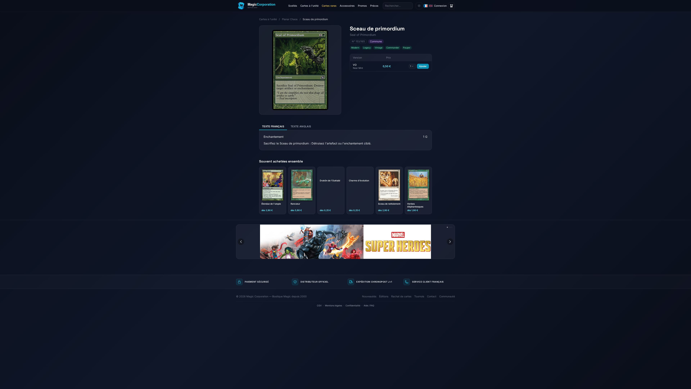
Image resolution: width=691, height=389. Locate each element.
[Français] (426, 6)
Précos (374, 5)
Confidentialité (353, 305)
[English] (431, 6)
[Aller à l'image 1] (448, 227)
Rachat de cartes (401, 296)
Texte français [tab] (273, 126)
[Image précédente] (241, 241)
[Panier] (451, 5)
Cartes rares (329, 5)
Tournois (419, 296)
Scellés (292, 5)
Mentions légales (333, 305)
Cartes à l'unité (309, 5)
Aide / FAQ (369, 305)
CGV (319, 305)
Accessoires (347, 5)
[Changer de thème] (419, 5)
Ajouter (423, 66)
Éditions (383, 296)
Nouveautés (369, 296)
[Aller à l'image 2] (452, 227)
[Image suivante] (450, 241)
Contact (431, 296)
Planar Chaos (289, 19)
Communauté (447, 296)
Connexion (440, 5)
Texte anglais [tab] (301, 126)
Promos (362, 5)
